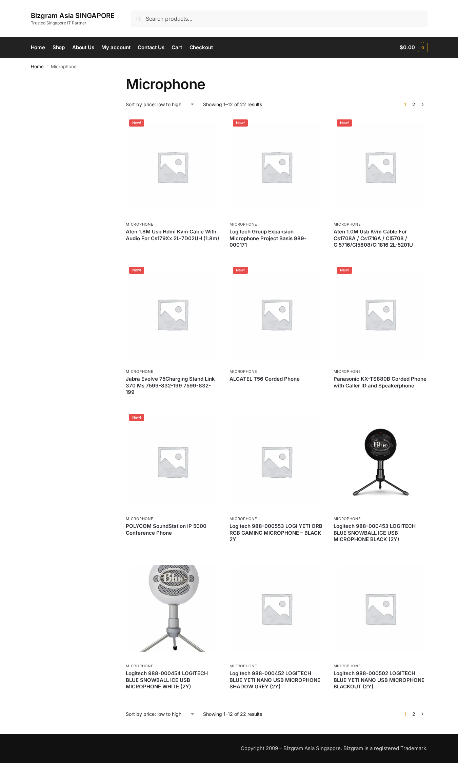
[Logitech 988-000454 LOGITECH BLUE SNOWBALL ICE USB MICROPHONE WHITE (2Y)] (172, 609)
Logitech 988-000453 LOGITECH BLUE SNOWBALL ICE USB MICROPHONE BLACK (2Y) (375, 532)
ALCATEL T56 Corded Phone (265, 379)
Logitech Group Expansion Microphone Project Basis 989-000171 (268, 238)
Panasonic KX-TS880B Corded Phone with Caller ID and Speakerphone (380, 382)
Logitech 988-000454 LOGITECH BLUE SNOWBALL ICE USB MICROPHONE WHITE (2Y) (167, 680)
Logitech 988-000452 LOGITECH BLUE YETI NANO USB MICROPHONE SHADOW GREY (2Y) (275, 680)
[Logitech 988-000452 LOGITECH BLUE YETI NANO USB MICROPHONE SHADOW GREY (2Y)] (276, 609)
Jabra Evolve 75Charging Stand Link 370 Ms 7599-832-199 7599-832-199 (170, 385)
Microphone (139, 224)
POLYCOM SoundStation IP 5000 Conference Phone (166, 529)
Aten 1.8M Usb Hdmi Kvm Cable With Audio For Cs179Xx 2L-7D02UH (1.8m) (172, 235)
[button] (413, 47)
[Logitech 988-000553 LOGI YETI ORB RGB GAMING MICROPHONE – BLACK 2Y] (276, 461)
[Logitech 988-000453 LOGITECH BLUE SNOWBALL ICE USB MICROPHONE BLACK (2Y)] (380, 461)
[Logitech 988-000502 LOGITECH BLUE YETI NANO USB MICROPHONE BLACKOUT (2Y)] (380, 609)
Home (37, 66)
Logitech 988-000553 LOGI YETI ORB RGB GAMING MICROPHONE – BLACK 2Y (276, 532)
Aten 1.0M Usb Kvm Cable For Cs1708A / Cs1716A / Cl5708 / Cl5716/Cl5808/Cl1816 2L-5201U (373, 238)
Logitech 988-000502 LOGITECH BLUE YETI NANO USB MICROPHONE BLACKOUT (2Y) (379, 680)
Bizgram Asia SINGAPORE (73, 16)
